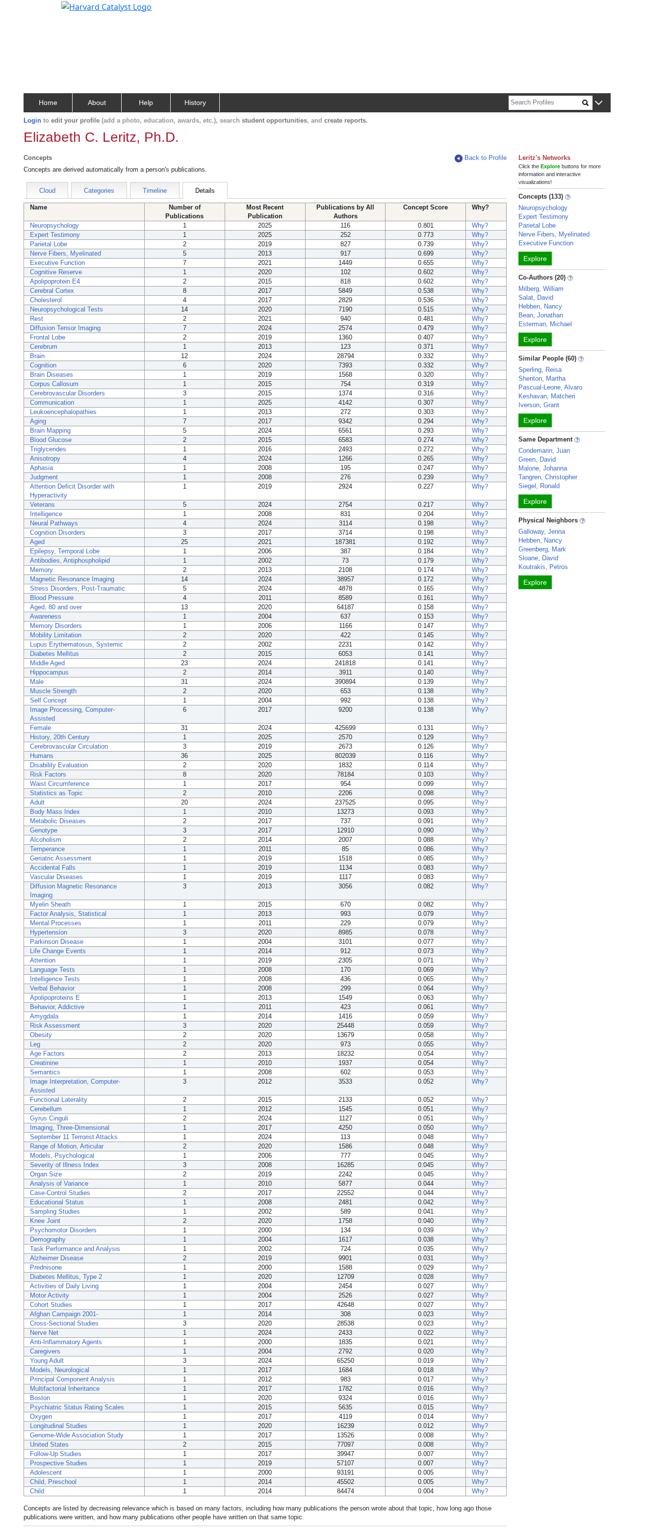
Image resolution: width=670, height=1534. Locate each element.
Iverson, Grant (538, 405)
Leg (35, 1044)
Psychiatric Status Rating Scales (77, 1407)
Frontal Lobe (47, 337)
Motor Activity (49, 1295)
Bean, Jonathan (540, 315)
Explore (535, 258)
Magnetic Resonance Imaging (72, 579)
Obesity (41, 1035)
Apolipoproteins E (55, 997)
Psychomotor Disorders (63, 1230)
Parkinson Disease (56, 941)
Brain (37, 356)
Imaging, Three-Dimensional (69, 1127)
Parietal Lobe (48, 244)
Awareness (45, 616)
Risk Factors (48, 774)
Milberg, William (541, 288)
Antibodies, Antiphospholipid (70, 560)
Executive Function (57, 262)
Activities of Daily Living (64, 1286)
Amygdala (44, 1016)
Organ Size (46, 1174)
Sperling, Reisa (540, 369)
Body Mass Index (55, 811)
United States (49, 1444)
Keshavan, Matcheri (546, 396)
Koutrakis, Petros (543, 567)
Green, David (537, 459)
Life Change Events (58, 951)
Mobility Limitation (55, 635)
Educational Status (57, 1202)
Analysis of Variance (59, 1183)
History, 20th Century (60, 737)
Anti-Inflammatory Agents (66, 1342)
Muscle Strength (53, 691)
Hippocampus (49, 672)
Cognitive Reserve (56, 272)
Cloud (47, 190)
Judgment (44, 477)
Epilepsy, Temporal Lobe (65, 551)
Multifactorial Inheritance (65, 1388)
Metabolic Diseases (58, 821)
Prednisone (46, 1267)
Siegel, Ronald (539, 486)
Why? (480, 225)
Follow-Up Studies (55, 1453)
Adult (37, 802)
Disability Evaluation (59, 765)
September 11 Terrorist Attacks (74, 1137)
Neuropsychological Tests (66, 309)
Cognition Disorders (57, 532)
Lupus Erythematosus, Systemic (76, 644)
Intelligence (46, 514)
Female (40, 727)
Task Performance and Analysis (75, 1248)
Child (37, 1491)
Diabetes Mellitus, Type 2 (66, 1276)
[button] (599, 103)
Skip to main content (41, 11)
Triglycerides (48, 449)
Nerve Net (44, 1332)
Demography (48, 1239)
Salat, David (535, 297)
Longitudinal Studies (58, 1426)
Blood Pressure (52, 597)
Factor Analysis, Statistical (68, 913)
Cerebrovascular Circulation (69, 746)
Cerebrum (43, 346)
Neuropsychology (54, 225)
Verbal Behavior (52, 988)
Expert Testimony (55, 234)
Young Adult (47, 1360)
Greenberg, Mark (542, 549)
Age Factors (47, 1053)
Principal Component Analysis (72, 1379)
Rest (36, 318)
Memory (41, 569)
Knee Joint (45, 1220)
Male (37, 681)
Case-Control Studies (60, 1192)
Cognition (43, 365)
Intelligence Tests (55, 979)
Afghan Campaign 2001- (64, 1314)
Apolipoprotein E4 (55, 281)
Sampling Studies (55, 1211)
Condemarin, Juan (544, 450)
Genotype (43, 830)
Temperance (47, 849)
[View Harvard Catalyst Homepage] (106, 5)
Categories (99, 190)
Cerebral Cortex (52, 290)
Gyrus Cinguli (49, 1118)
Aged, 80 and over (56, 607)
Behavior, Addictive (57, 1007)
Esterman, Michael (545, 324)
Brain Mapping (50, 430)
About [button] (97, 102)
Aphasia (41, 467)
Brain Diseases (51, 374)
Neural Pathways (54, 523)
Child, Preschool (53, 1481)
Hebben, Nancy (540, 306)
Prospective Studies (58, 1463)
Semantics (45, 1072)
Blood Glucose (51, 439)
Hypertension (48, 932)
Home (48, 102)
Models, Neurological (59, 1370)
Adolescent (46, 1472)
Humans (41, 755)
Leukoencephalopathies (63, 412)
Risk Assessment (55, 1025)
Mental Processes (55, 923)
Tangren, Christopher (547, 477)
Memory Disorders (56, 625)
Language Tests (52, 969)
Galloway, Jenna (541, 531)
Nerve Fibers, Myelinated (65, 253)
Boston (40, 1398)
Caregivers (45, 1351)
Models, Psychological (62, 1155)
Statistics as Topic (56, 793)
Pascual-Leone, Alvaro (550, 387)
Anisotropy (45, 458)
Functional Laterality (58, 1099)
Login (32, 120)
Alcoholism (45, 839)
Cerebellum (46, 1109)
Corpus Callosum (54, 384)
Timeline (155, 190)
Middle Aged (47, 663)
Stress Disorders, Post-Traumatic (77, 588)
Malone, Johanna (542, 468)
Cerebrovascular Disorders (67, 393)
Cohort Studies (51, 1304)
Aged (37, 542)
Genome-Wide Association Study (77, 1435)
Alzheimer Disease (56, 1258)
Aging (38, 421)
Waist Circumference (59, 783)
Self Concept (48, 700)
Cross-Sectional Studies (64, 1323)
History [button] (195, 102)
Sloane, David (538, 558)
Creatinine (44, 1062)
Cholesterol (46, 300)
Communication (52, 402)
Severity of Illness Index (64, 1165)
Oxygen (41, 1416)
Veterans (42, 504)
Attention (42, 960)
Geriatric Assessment (60, 858)
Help (146, 102)
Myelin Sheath (50, 904)
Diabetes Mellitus (54, 653)
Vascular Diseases (56, 877)
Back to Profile (485, 157)
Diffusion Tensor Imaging (65, 328)
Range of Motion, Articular (66, 1146)
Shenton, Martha (542, 378)
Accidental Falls (53, 867)
